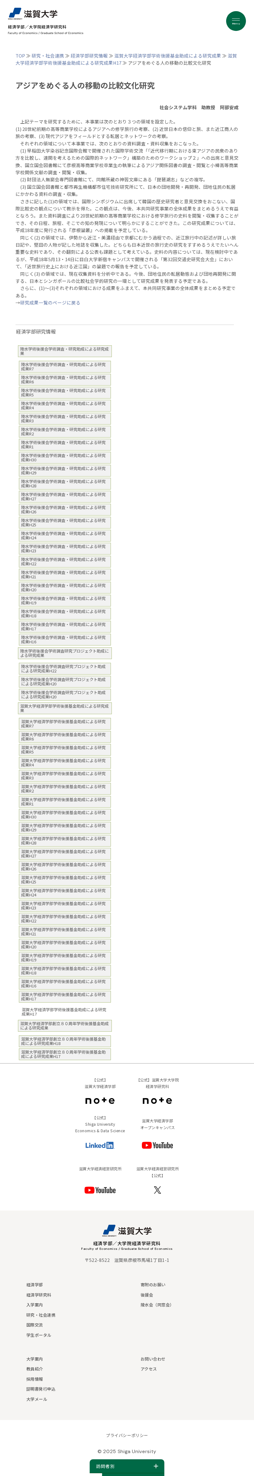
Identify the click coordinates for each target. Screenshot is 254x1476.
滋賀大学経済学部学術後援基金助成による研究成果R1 (63, 801)
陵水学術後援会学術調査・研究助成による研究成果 (64, 351)
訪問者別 (105, 1466)
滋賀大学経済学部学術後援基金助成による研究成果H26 (63, 866)
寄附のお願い (153, 1285)
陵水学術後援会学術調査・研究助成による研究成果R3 (63, 418)
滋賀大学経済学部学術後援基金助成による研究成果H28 (63, 840)
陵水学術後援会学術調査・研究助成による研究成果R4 (63, 405)
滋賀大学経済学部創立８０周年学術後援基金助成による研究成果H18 (63, 1041)
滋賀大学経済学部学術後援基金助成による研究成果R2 (63, 788)
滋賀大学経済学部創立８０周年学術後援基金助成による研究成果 (64, 1026)
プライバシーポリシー (127, 1435)
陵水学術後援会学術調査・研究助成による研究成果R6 (63, 379)
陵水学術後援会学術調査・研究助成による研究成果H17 (63, 626)
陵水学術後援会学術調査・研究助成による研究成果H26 (63, 509)
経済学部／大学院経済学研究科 (127, 1243)
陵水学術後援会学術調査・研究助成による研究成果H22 (63, 561)
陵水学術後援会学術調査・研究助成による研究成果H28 (63, 483)
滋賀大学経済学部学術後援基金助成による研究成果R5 (63, 749)
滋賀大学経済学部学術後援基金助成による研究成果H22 (63, 918)
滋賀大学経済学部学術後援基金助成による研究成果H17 (63, 996)
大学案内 (34, 1359)
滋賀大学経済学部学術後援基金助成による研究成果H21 (63, 931)
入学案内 (34, 1305)
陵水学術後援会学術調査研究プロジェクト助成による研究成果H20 (63, 681)
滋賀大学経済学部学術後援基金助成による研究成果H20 (63, 944)
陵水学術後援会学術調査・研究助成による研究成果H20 (63, 587)
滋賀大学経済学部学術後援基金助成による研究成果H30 (63, 814)
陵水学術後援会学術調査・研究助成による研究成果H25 (63, 522)
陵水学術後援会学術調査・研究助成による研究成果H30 (63, 457)
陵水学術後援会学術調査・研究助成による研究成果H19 (63, 600)
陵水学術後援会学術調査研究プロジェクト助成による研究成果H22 (63, 668)
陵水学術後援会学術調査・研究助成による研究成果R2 (63, 431)
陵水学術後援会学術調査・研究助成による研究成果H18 (63, 613)
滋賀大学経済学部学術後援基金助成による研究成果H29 (63, 827)
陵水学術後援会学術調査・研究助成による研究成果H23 (63, 548)
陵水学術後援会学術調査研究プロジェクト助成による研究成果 (64, 653)
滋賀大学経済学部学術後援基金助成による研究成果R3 (63, 775)
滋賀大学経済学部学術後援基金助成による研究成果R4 (63, 762)
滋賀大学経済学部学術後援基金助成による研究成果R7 (63, 724)
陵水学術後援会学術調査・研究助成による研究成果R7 (63, 366)
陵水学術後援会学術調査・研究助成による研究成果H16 (63, 639)
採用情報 (34, 1379)
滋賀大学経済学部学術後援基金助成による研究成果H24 (63, 892)
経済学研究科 (38, 1295)
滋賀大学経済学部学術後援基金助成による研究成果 (167, 55)
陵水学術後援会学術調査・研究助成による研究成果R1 (63, 444)
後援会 (147, 1295)
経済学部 (34, 1285)
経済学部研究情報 (89, 55)
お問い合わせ (153, 1359)
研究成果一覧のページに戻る (50, 302)
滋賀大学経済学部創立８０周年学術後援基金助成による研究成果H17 (63, 1054)
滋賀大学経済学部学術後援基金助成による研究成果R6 (63, 737)
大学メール (36, 1399)
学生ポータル (38, 1335)
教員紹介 (34, 1369)
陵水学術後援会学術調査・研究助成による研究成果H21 (63, 574)
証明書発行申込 (41, 1389)
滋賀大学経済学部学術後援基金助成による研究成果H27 (63, 853)
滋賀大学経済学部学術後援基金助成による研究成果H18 (63, 970)
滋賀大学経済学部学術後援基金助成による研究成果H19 (63, 957)
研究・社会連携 (48, 55)
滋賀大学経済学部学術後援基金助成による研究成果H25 (63, 879)
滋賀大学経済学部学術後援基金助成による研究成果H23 (63, 905)
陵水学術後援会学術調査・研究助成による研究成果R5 (63, 392)
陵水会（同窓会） (157, 1305)
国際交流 (34, 1325)
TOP (20, 55)
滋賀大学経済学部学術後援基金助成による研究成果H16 (63, 983)
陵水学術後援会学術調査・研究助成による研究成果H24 (63, 535)
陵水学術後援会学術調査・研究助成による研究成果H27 (63, 496)
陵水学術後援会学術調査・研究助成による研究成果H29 (63, 470)
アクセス (149, 1369)
